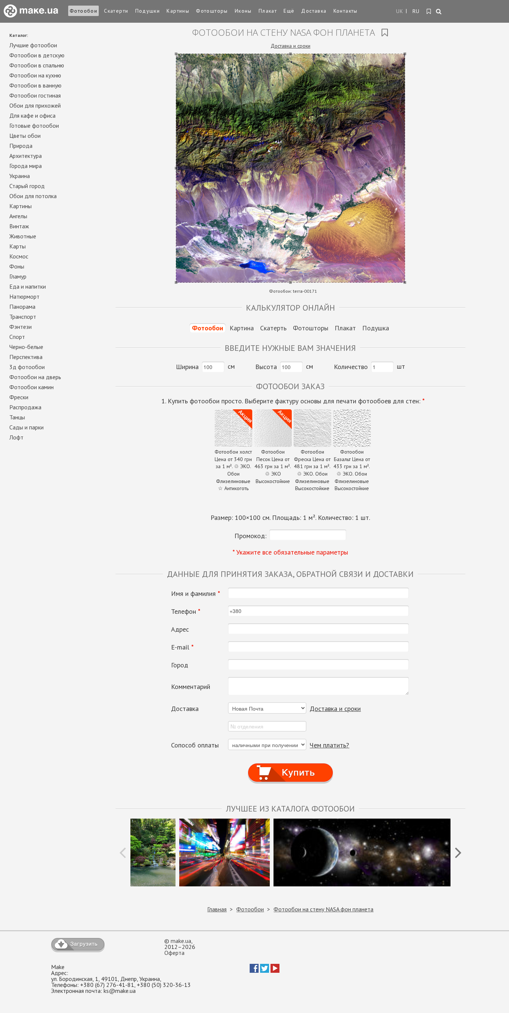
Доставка (313, 10)
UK (400, 11)
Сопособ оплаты (195, 745)
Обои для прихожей (35, 105)
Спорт (17, 336)
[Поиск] (439, 12)
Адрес (180, 629)
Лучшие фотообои (33, 45)
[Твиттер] (264, 970)
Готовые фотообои (34, 125)
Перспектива (25, 357)
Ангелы (18, 216)
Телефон (185, 611)
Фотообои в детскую (36, 55)
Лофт (16, 437)
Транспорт (22, 316)
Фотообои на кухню (35, 75)
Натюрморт (24, 296)
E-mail (182, 647)
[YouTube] (275, 970)
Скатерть (273, 328)
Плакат (268, 10)
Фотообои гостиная (35, 95)
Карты (17, 246)
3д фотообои (27, 367)
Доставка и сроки (290, 45)
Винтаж (19, 226)
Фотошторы (212, 10)
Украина (19, 176)
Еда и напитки (27, 286)
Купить (290, 765)
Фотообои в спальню (36, 65)
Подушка (375, 328)
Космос (18, 256)
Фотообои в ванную (35, 85)
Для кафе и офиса (32, 115)
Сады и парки (26, 427)
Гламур (17, 276)
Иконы (243, 10)
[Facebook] (254, 970)
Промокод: (250, 535)
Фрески (18, 397)
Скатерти (116, 10)
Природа (20, 145)
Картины (178, 10)
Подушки (147, 10)
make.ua (181, 940)
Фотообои (83, 10)
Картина (242, 328)
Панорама (22, 306)
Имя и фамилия (195, 593)
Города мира (25, 165)
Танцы (17, 417)
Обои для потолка (33, 196)
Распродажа (25, 407)
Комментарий (190, 686)
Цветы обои (25, 135)
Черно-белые (26, 346)
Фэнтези (20, 326)
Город (179, 665)
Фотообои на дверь (35, 377)
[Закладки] (429, 12)
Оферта (174, 952)
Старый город (27, 186)
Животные (22, 236)
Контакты (345, 10)
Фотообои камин (31, 387)
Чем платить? (329, 745)
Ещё (289, 10)
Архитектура (25, 155)
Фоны (16, 266)
